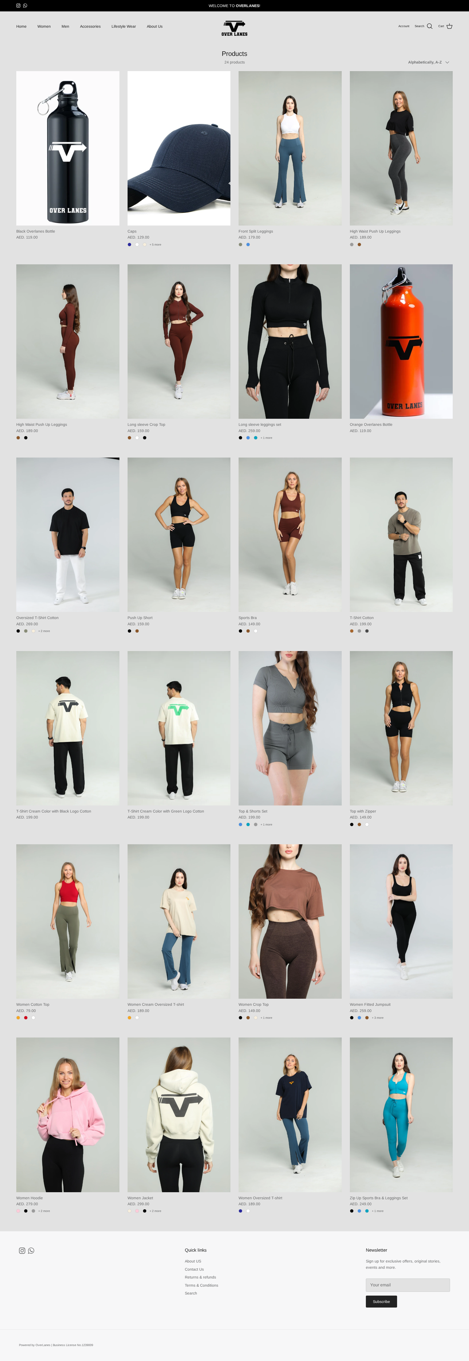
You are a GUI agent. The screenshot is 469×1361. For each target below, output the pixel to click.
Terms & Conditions (201, 1285)
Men (65, 26)
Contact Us (194, 1269)
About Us (155, 26)
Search (191, 1293)
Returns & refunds (200, 1277)
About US (193, 1261)
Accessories (90, 26)
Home (21, 26)
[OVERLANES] (234, 26)
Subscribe (381, 1301)
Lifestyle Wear (124, 26)
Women (44, 26)
